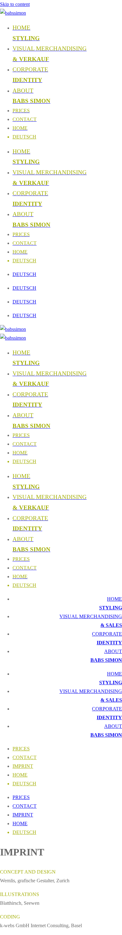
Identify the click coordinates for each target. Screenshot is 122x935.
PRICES (21, 748)
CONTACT (25, 757)
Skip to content (15, 4)
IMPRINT (23, 766)
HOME (20, 775)
